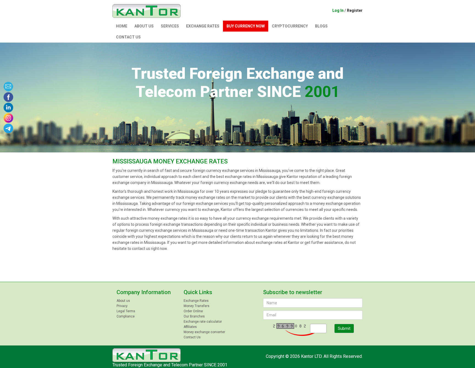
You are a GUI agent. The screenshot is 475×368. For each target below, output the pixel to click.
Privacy (122, 306)
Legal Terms (126, 311)
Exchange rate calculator (203, 322)
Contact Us (128, 37)
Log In (338, 10)
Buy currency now (246, 26)
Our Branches (194, 316)
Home (121, 26)
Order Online (193, 311)
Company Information (144, 292)
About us (144, 26)
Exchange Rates (202, 26)
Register (355, 10)
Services (170, 26)
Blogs (321, 26)
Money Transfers (196, 306)
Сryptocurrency (290, 26)
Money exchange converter (204, 332)
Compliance (126, 316)
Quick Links (198, 292)
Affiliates (190, 327)
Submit (344, 328)
